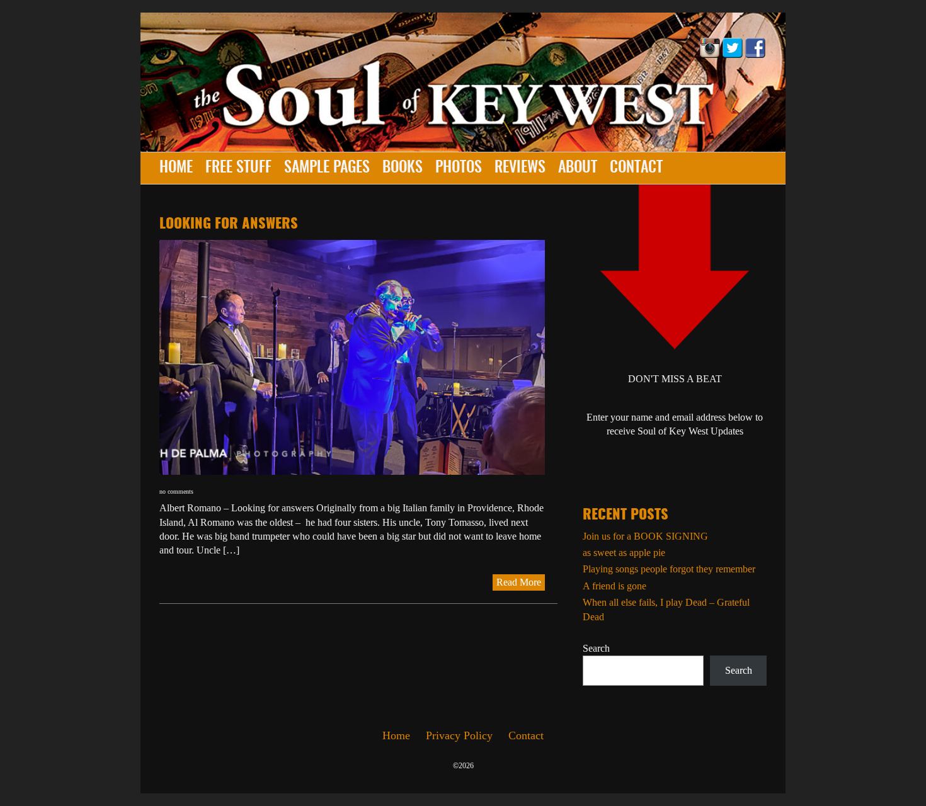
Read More (518, 582)
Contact (636, 168)
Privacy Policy (459, 735)
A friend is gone (614, 586)
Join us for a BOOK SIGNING (645, 536)
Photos (458, 168)
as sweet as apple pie (624, 552)
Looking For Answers (228, 224)
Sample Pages (327, 168)
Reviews (520, 168)
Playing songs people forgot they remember (669, 569)
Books (402, 168)
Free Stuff (238, 168)
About (577, 168)
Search (596, 648)
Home (176, 168)
